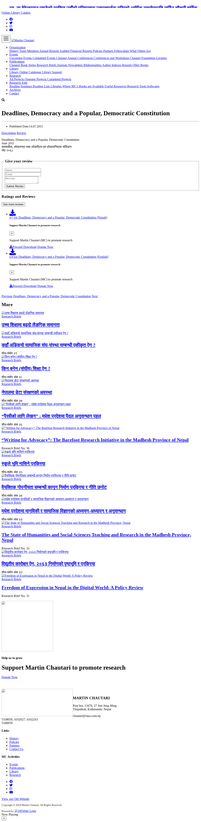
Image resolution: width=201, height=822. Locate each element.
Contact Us (16, 749)
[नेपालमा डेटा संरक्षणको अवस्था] (20, 380)
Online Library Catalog (16, 12)
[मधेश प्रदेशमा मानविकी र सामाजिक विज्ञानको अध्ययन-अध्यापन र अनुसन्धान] (45, 499)
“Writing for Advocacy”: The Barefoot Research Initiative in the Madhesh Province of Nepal (95, 439)
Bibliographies (92, 65)
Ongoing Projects (36, 79)
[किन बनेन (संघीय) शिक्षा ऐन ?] (19, 356)
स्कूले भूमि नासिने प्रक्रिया (23, 463)
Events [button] (13, 54)
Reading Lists (42, 86)
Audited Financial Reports (76, 51)
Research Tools (137, 86)
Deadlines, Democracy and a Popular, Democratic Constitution (52, 296)
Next (95, 296)
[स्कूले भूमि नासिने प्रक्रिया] (18, 451)
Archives (15, 90)
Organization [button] (17, 47)
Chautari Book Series (23, 65)
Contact (14, 93)
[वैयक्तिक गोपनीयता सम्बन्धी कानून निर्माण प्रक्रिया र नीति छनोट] (39, 475)
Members (33, 51)
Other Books (140, 65)
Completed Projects (59, 79)
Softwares (153, 86)
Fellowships (122, 51)
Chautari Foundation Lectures (148, 58)
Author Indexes (112, 65)
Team (23, 51)
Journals (62, 65)
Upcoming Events (21, 58)
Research (15, 775)
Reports (127, 65)
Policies (98, 51)
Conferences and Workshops (112, 58)
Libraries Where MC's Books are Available (78, 86)
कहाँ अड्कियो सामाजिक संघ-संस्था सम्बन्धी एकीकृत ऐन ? (48, 345)
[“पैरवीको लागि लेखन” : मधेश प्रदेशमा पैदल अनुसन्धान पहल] (36, 404)
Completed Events (44, 58)
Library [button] (14, 68)
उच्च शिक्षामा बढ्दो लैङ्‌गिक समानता (31, 324)
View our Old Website (15, 799)
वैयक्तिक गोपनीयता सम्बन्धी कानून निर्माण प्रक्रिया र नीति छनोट (54, 487)
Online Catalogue (30, 72)
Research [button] (15, 75)
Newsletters (75, 65)
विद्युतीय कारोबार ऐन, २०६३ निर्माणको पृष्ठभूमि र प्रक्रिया (48, 563)
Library (14, 72)
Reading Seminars (21, 86)
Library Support (52, 72)
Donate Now (45, 247)
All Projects (17, 79)
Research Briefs (47, 65)
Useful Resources (116, 86)
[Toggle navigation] (6, 39)
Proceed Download (25, 247)
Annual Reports (49, 51)
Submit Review (14, 186)
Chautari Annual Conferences (75, 58)
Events (13, 764)
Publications (17, 768)
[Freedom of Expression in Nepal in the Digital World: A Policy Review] (47, 575)
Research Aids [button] (18, 82)
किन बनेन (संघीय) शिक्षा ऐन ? (26, 368)
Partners (108, 51)
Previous (7, 296)
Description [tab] (9, 133)
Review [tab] (21, 133)
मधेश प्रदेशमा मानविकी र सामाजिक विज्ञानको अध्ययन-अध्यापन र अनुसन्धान (64, 511)
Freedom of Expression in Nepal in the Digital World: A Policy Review (72, 587)
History (14, 51)
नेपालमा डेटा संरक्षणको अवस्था (27, 392)
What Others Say (140, 51)
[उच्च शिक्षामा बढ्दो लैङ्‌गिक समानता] (23, 313)
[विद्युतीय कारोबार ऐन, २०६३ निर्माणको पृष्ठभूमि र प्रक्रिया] (35, 552)
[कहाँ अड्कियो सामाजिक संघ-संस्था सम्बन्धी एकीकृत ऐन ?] (35, 333)
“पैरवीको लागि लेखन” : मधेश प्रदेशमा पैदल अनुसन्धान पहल (51, 416)
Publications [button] (17, 61)
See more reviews (13, 204)
